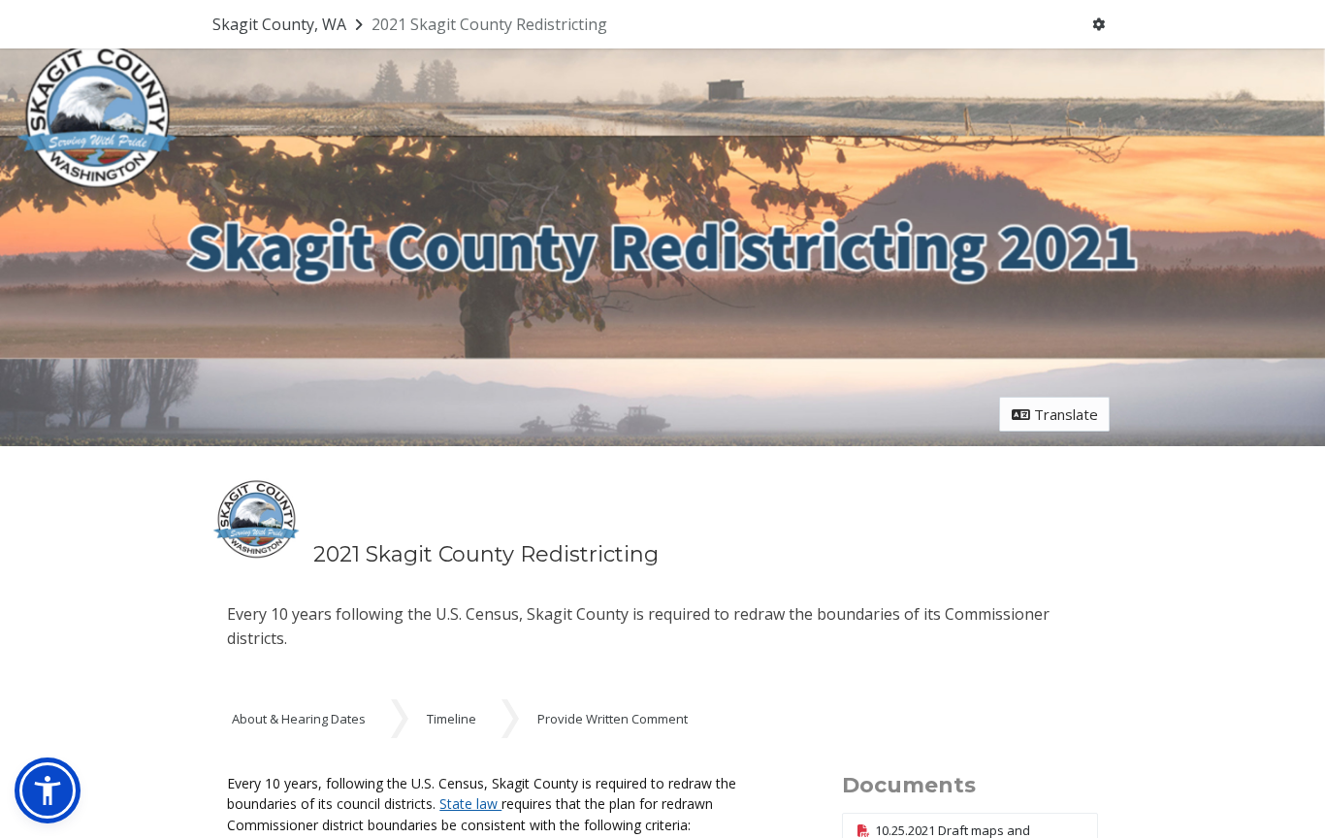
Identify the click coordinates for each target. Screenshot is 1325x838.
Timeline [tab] (451, 718)
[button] (47, 790)
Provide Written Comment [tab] (612, 718)
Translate (1064, 414)
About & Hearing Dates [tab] (299, 718)
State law (470, 803)
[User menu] (1099, 25)
